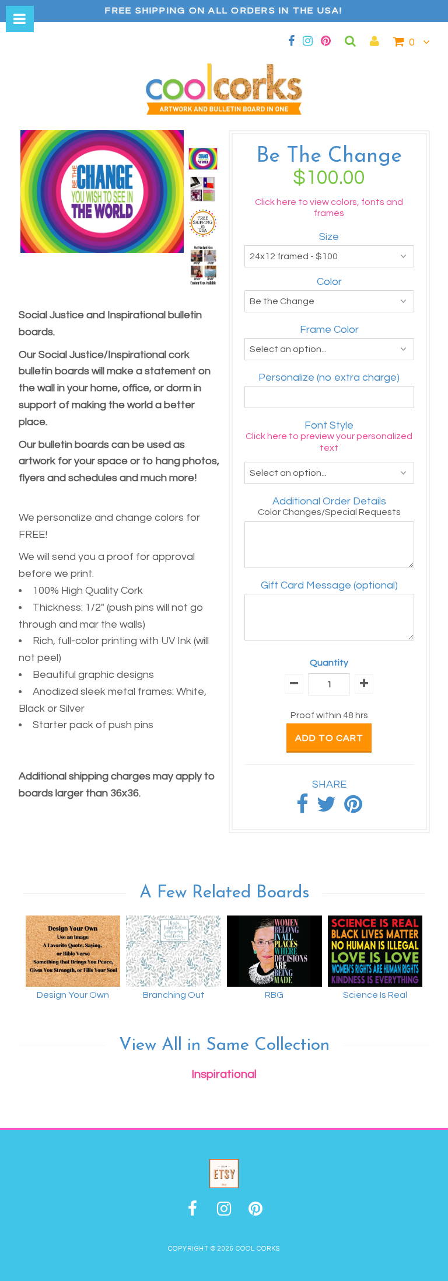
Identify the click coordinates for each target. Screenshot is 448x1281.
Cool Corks (258, 1248)
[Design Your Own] (73, 951)
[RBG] (274, 951)
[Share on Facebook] (302, 808)
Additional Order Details (329, 501)
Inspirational (224, 1074)
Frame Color (329, 329)
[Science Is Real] (375, 951)
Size (329, 236)
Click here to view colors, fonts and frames (329, 207)
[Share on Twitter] (326, 808)
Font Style (329, 425)
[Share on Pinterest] (353, 808)
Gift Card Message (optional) (329, 585)
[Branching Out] (173, 951)
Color (329, 281)
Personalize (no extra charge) (329, 377)
